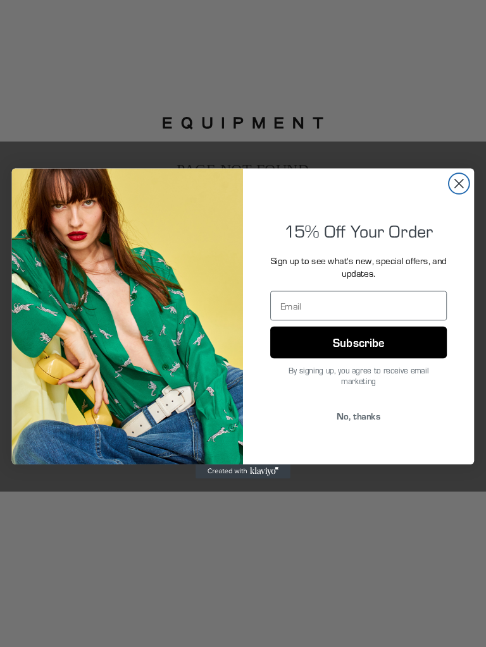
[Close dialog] (459, 183)
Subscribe (358, 341)
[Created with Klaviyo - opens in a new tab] (243, 471)
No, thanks (358, 415)
